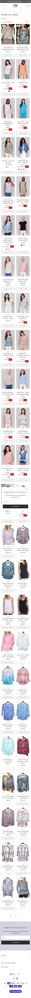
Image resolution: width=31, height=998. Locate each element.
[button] (2, 6)
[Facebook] (14, 978)
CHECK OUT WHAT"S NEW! (10, 1)
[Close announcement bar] (29, 1)
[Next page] (20, 915)
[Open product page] (8, 69)
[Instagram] (17, 978)
